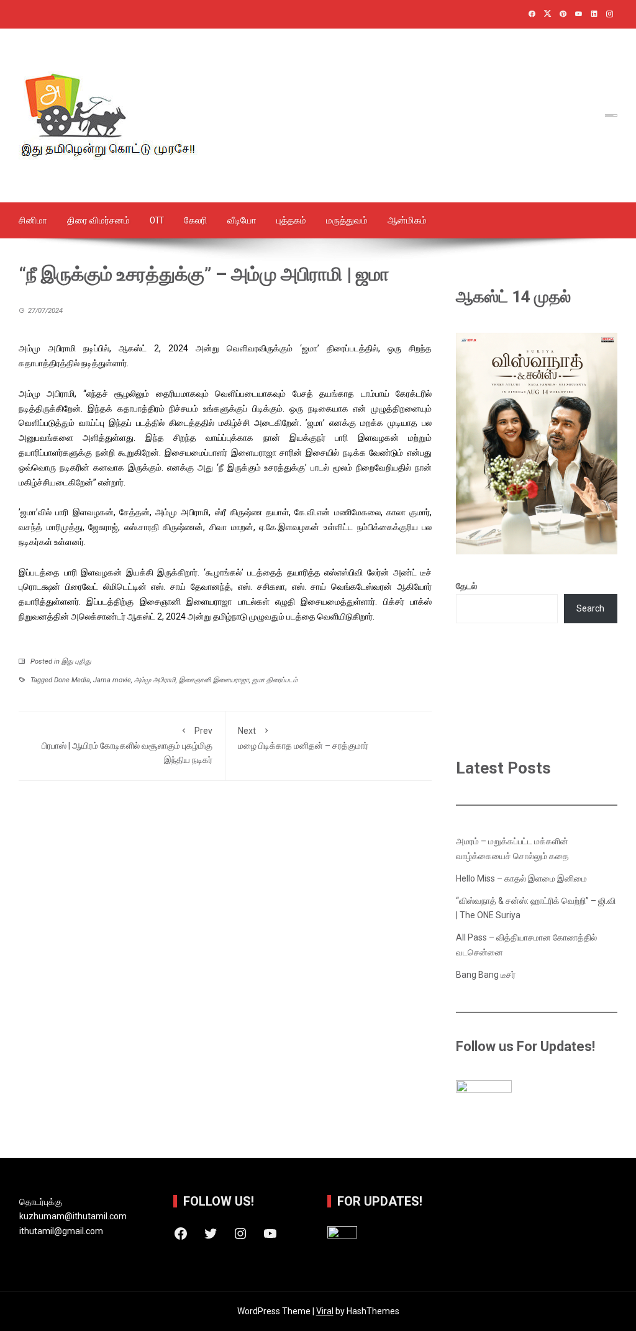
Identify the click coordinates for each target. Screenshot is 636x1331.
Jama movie (112, 680)
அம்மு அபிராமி (155, 680)
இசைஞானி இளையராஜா (214, 680)
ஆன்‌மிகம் (407, 220)
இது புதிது (76, 661)
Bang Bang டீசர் (486, 975)
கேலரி (195, 220)
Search (590, 608)
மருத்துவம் (347, 220)
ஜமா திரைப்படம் (275, 680)
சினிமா (33, 220)
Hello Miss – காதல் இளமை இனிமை (521, 878)
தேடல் (466, 586)
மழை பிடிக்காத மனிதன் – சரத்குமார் (303, 738)
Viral (325, 1311)
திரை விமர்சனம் (98, 220)
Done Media (72, 680)
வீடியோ (242, 220)
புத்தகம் (291, 220)
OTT (157, 220)
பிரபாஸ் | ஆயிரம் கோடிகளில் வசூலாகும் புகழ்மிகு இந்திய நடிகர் (127, 745)
